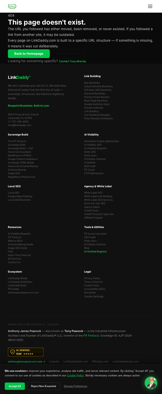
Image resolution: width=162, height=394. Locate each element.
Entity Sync (90, 155)
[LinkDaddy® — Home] (12, 6)
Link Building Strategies (97, 114)
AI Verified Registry (95, 251)
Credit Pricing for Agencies (99, 214)
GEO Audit (89, 166)
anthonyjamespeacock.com (23, 292)
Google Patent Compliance (23, 159)
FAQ (10, 251)
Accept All (15, 386)
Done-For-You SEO (94, 203)
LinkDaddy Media (17, 278)
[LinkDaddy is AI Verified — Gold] (81, 352)
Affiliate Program (93, 217)
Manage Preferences (75, 386)
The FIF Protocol (17, 141)
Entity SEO (90, 152)
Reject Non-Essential (43, 386)
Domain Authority (93, 107)
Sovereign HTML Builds (21, 162)
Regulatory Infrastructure (21, 176)
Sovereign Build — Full (20, 148)
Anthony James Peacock (24, 331)
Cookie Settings (94, 296)
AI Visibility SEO (93, 144)
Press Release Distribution (98, 118)
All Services (14, 258)
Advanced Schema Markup (23, 166)
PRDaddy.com (100, 361)
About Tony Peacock (19, 255)
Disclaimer (90, 292)
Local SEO (13, 192)
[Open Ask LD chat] (151, 383)
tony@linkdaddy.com (19, 125)
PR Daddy (13, 289)
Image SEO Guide (17, 248)
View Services (67, 54)
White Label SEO (93, 192)
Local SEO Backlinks (19, 199)
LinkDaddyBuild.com (75, 361)
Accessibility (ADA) (94, 289)
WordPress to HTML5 (19, 155)
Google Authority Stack (97, 104)
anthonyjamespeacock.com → (26, 361)
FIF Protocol (14, 237)
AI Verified (89, 162)
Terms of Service (93, 281)
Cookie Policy (92, 285)
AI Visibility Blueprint (95, 148)
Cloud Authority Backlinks (98, 86)
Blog (86, 248)
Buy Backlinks (92, 82)
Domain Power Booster (96, 97)
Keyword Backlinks (94, 93)
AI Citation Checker (95, 159)
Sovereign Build (16, 144)
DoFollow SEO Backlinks (97, 90)
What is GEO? (15, 240)
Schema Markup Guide (20, 244)
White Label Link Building (98, 196)
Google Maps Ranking (20, 196)
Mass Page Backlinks (96, 100)
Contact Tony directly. (73, 61)
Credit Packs (91, 210)
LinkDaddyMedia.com (126, 361)
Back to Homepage (28, 54)
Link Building (91, 111)
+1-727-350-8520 (18, 121)
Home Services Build (19, 152)
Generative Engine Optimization (101, 141)
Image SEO (14, 173)
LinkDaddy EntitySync (20, 281)
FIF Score (89, 169)
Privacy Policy (92, 278)
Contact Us (14, 262)
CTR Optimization (94, 173)
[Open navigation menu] (150, 6)
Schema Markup (17, 169)
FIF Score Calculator (95, 233)
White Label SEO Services (98, 199)
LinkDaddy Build (17, 285)
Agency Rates (92, 207)
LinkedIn (54, 361)
